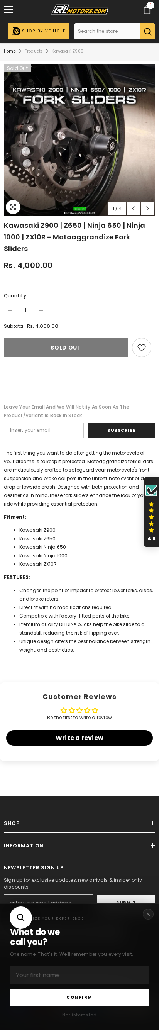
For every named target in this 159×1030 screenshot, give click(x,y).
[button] (21, 917)
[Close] (148, 914)
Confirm (79, 997)
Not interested (79, 1015)
